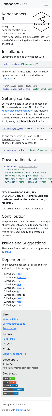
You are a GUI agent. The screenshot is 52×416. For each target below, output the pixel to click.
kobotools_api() (11, 139)
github (8, 251)
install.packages (11, 64)
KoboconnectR (11, 4)
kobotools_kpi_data (12, 128)
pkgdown (20, 409)
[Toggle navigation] (46, 4)
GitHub (6, 78)
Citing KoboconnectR (14, 353)
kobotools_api (9, 150)
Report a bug (10, 328)
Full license (9, 338)
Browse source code (14, 323)
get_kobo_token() (25, 121)
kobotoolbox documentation (17, 110)
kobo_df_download (28, 166)
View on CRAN (10, 319)
